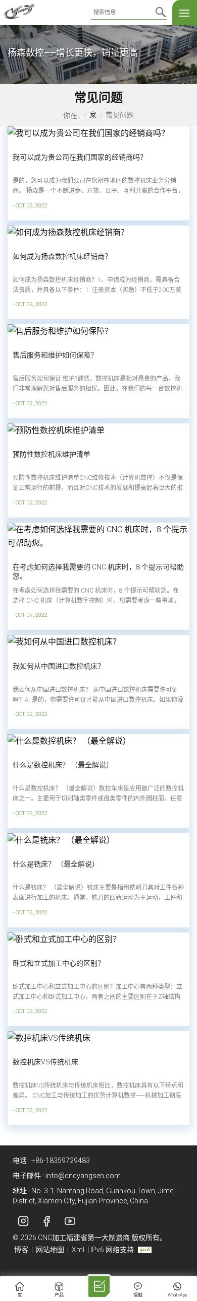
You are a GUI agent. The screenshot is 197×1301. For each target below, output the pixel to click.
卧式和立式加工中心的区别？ (59, 963)
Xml (78, 1250)
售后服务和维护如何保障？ (55, 355)
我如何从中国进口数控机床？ (59, 666)
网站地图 (50, 1250)
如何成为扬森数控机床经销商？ (62, 256)
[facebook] (46, 1221)
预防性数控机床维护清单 (51, 454)
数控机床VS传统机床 (45, 1062)
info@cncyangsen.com (83, 1176)
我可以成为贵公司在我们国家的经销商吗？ (80, 157)
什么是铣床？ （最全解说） (56, 864)
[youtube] (69, 1221)
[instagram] (23, 1221)
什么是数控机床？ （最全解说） (63, 765)
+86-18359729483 (60, 1161)
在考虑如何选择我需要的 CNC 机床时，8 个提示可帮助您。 (98, 571)
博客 (21, 1250)
